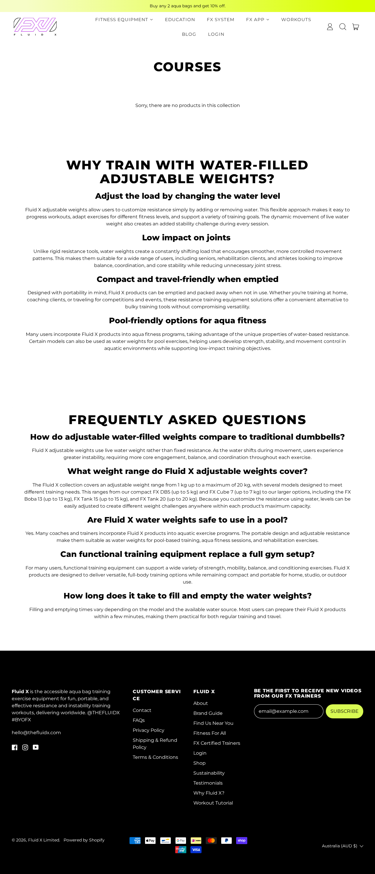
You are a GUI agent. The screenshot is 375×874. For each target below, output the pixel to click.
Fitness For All (209, 733)
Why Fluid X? (208, 793)
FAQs (139, 720)
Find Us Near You (213, 723)
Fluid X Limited (43, 840)
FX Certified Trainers (216, 743)
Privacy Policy (148, 730)
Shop (199, 763)
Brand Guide (208, 713)
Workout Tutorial (213, 803)
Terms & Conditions (155, 757)
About (200, 703)
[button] (342, 26)
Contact (142, 710)
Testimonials (208, 783)
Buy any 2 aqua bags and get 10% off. (188, 5)
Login (200, 753)
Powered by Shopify (84, 840)
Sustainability (209, 773)
